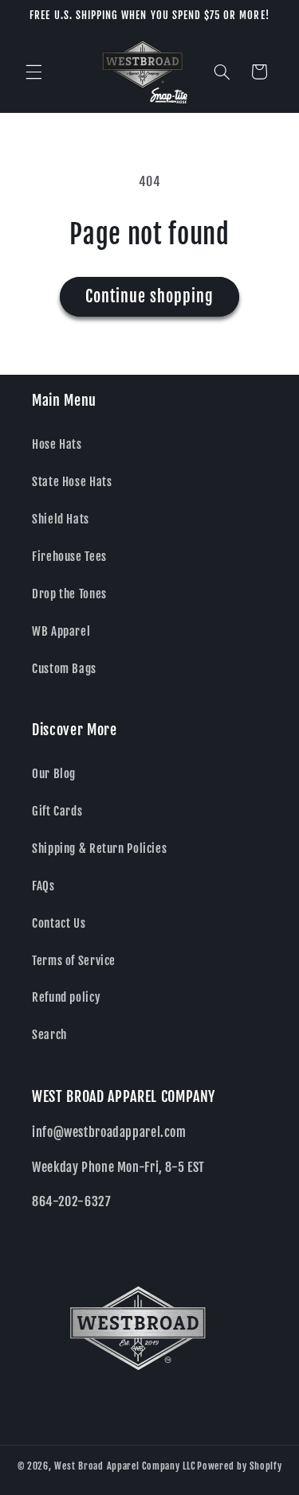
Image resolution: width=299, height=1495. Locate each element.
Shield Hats (60, 519)
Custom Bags (64, 668)
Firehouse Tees (69, 556)
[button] (33, 71)
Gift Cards (57, 811)
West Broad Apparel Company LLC (124, 1466)
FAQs (43, 885)
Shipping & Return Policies (99, 848)
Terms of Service (74, 960)
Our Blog (54, 773)
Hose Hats (57, 444)
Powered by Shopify (239, 1466)
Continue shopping (149, 296)
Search (49, 1034)
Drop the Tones (69, 594)
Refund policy (66, 997)
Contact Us (58, 923)
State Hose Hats (72, 481)
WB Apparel (61, 631)
